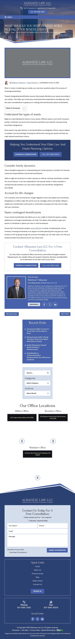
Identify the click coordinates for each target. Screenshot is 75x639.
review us (37, 591)
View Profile (34, 304)
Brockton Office (53, 411)
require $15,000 (36, 228)
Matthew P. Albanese (18, 83)
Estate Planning (32, 83)
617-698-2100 (24, 608)
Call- (50, 154)
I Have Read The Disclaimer (18, 552)
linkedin (55, 304)
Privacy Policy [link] (35, 630)
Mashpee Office (37, 447)
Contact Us (37, 584)
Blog (37, 577)
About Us (37, 570)
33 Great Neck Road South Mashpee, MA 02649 (37, 454)
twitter (49, 304)
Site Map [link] (25, 630)
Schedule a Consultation (26, 265)
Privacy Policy (19, 550)
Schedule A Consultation (25, 154)
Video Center (37, 581)
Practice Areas (37, 573)
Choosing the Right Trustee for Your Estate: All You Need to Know (38, 331)
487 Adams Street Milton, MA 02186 (21, 418)
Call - (37, 12)
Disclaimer (10, 550)
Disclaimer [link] (16, 630)
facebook (44, 304)
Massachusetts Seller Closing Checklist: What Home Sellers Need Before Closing (37, 339)
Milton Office (22, 411)
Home (37, 566)
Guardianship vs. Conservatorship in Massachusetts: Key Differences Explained (38, 356)
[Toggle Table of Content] (23, 108)
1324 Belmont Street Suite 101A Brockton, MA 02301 (53, 417)
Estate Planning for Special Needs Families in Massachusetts (36, 347)
